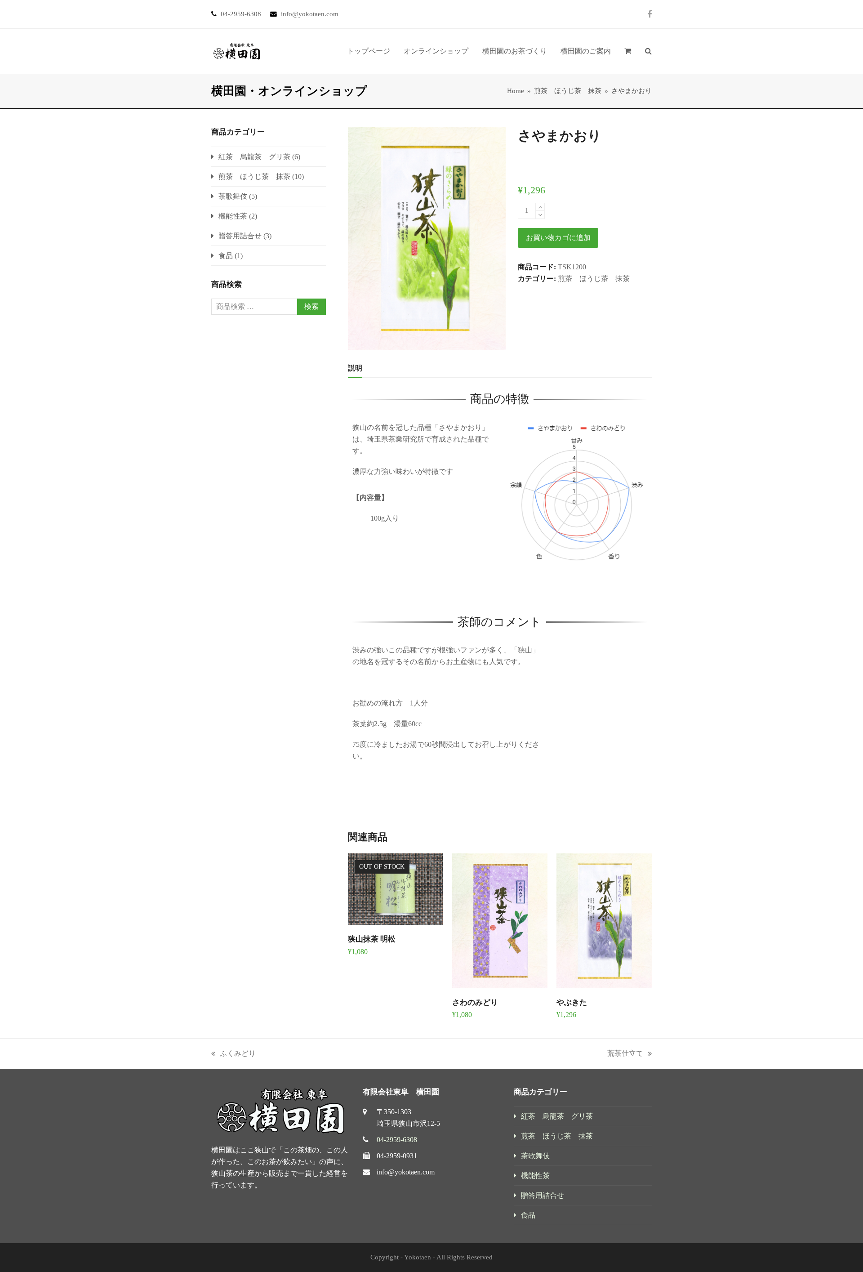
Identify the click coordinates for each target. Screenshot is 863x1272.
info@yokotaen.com (406, 1172)
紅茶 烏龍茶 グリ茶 (254, 157)
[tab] (355, 368)
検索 (311, 306)
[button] (628, 51)
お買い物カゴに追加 (558, 237)
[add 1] (540, 207)
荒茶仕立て (625, 1054)
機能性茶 (232, 216)
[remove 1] (540, 215)
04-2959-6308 (397, 1139)
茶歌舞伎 (232, 196)
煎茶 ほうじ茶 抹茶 (594, 278)
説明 (355, 368)
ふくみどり (233, 1054)
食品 (225, 255)
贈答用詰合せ (240, 236)
